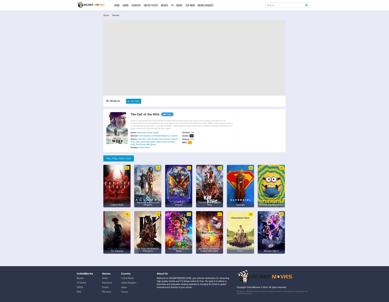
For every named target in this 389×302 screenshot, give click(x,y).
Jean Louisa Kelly (142, 141)
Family (155, 132)
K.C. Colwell (172, 135)
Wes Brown (151, 144)
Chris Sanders (145, 135)
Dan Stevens (164, 139)
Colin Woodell (152, 139)
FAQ (79, 291)
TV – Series (176, 5)
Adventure (141, 132)
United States (151, 5)
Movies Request (206, 5)
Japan (124, 287)
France (124, 291)
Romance (106, 291)
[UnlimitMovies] (91, 5)
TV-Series (81, 282)
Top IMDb (190, 5)
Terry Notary (141, 144)
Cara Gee (142, 139)
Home (117, 5)
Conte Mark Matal (159, 135)
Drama (149, 132)
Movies (164, 5)
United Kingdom (128, 282)
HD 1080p (135, 101)
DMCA (80, 287)
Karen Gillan (156, 141)
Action (105, 278)
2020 (192, 139)
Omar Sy (165, 141)
